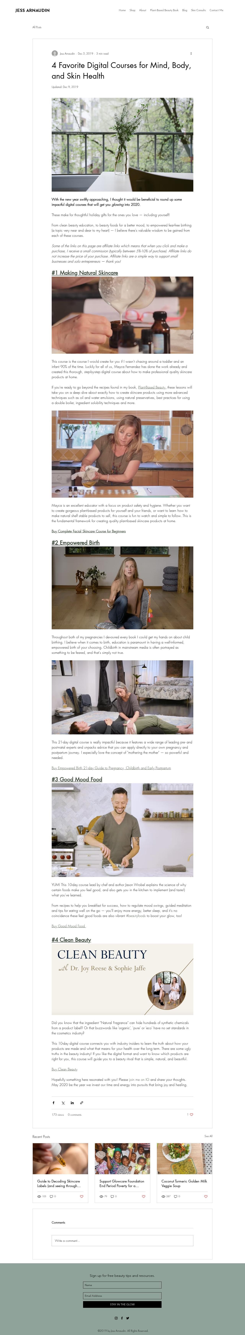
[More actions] (191, 53)
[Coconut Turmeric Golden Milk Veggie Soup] (184, 1158)
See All (208, 1136)
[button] (207, 27)
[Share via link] (81, 1103)
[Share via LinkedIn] (72, 1103)
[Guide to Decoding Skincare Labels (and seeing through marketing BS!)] (60, 1158)
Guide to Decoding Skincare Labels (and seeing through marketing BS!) (58, 1183)
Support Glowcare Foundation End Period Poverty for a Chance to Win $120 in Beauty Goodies (122, 1183)
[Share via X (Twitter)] (63, 1103)
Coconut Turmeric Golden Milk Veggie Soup (184, 1183)
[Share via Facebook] (53, 1103)
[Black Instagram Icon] (116, 1318)
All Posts (37, 27)
